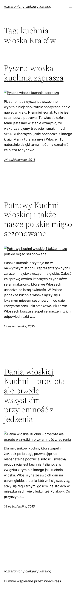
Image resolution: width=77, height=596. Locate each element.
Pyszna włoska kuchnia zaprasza (34, 72)
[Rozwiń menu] (71, 6)
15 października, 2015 (19, 326)
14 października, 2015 (19, 506)
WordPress (52, 581)
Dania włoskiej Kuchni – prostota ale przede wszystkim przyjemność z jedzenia (34, 395)
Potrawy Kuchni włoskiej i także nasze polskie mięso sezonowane (38, 219)
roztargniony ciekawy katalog (27, 6)
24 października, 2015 (19, 159)
